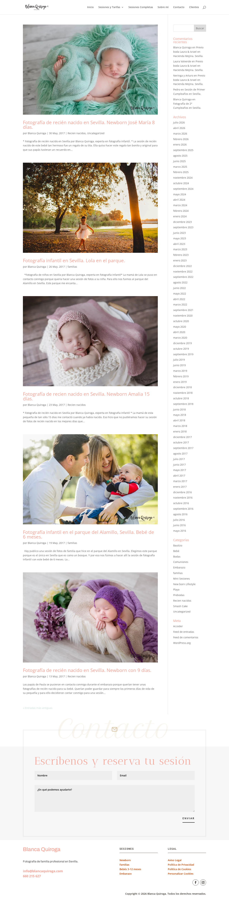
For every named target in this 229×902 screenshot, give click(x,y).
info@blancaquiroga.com (43, 871)
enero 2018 (180, 431)
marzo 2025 (180, 166)
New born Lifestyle (184, 584)
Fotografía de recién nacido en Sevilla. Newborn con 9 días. (87, 670)
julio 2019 (179, 359)
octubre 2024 (181, 183)
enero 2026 (180, 144)
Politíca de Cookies (179, 869)
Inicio (90, 7)
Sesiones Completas (140, 7)
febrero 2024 (181, 210)
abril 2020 (179, 332)
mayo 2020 (179, 326)
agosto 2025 (180, 155)
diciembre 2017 (182, 437)
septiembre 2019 (183, 354)
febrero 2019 (181, 376)
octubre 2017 (181, 442)
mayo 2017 (179, 470)
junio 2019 (179, 365)
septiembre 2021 (183, 310)
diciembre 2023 (182, 222)
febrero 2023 (181, 255)
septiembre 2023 (183, 227)
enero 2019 (180, 382)
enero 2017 (180, 486)
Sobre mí (163, 7)
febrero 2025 (181, 172)
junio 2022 (179, 288)
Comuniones (180, 562)
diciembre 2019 (182, 343)
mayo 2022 (179, 293)
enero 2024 (180, 216)
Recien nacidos (77, 133)
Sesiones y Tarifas (109, 7)
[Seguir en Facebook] (196, 882)
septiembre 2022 (183, 277)
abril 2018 (179, 420)
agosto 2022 (180, 282)
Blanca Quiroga (37, 133)
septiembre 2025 (183, 150)
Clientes (194, 7)
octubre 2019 (181, 348)
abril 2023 (179, 244)
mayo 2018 (179, 415)
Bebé (176, 551)
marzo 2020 (180, 337)
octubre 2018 (181, 398)
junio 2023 (179, 233)
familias (72, 266)
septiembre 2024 (183, 188)
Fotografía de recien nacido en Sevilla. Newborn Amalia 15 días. (86, 396)
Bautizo (177, 545)
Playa (176, 589)
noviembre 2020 (183, 315)
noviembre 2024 (183, 177)
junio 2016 (179, 525)
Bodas (177, 556)
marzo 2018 (180, 426)
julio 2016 (179, 519)
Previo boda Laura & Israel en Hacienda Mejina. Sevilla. (188, 52)
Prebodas (178, 595)
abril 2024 (179, 199)
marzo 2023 (180, 249)
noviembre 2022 (183, 271)
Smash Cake (180, 606)
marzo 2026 (180, 133)
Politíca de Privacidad (181, 864)
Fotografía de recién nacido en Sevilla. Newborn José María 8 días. (89, 124)
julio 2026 (179, 122)
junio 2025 (179, 161)
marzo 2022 (180, 304)
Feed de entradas (183, 631)
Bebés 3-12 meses (130, 869)
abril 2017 (179, 475)
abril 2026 (179, 128)
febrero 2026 (181, 139)
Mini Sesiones (181, 578)
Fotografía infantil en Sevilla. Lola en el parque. (74, 260)
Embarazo (179, 567)
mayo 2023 (179, 238)
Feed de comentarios (185, 637)
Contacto (178, 7)
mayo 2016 (179, 530)
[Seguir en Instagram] (203, 882)
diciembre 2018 (182, 387)
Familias (124, 864)
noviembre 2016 (183, 497)
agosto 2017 (180, 453)
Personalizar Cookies (180, 873)
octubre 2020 (181, 321)
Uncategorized (95, 133)
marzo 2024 (180, 205)
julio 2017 (179, 459)
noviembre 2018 (183, 392)
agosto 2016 (180, 514)
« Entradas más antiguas (37, 708)
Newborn (125, 860)
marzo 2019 (180, 370)
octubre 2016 (181, 503)
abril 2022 (179, 299)
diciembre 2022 (182, 266)
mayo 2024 (179, 194)
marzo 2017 (180, 481)
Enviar (188, 818)
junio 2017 (179, 464)
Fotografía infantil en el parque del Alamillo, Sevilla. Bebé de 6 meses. (88, 534)
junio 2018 (179, 409)
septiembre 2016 (183, 508)
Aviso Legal (174, 860)
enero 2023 (180, 260)
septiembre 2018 (183, 404)
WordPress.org (182, 643)
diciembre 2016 (182, 492)
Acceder (178, 626)
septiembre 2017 (183, 448)
